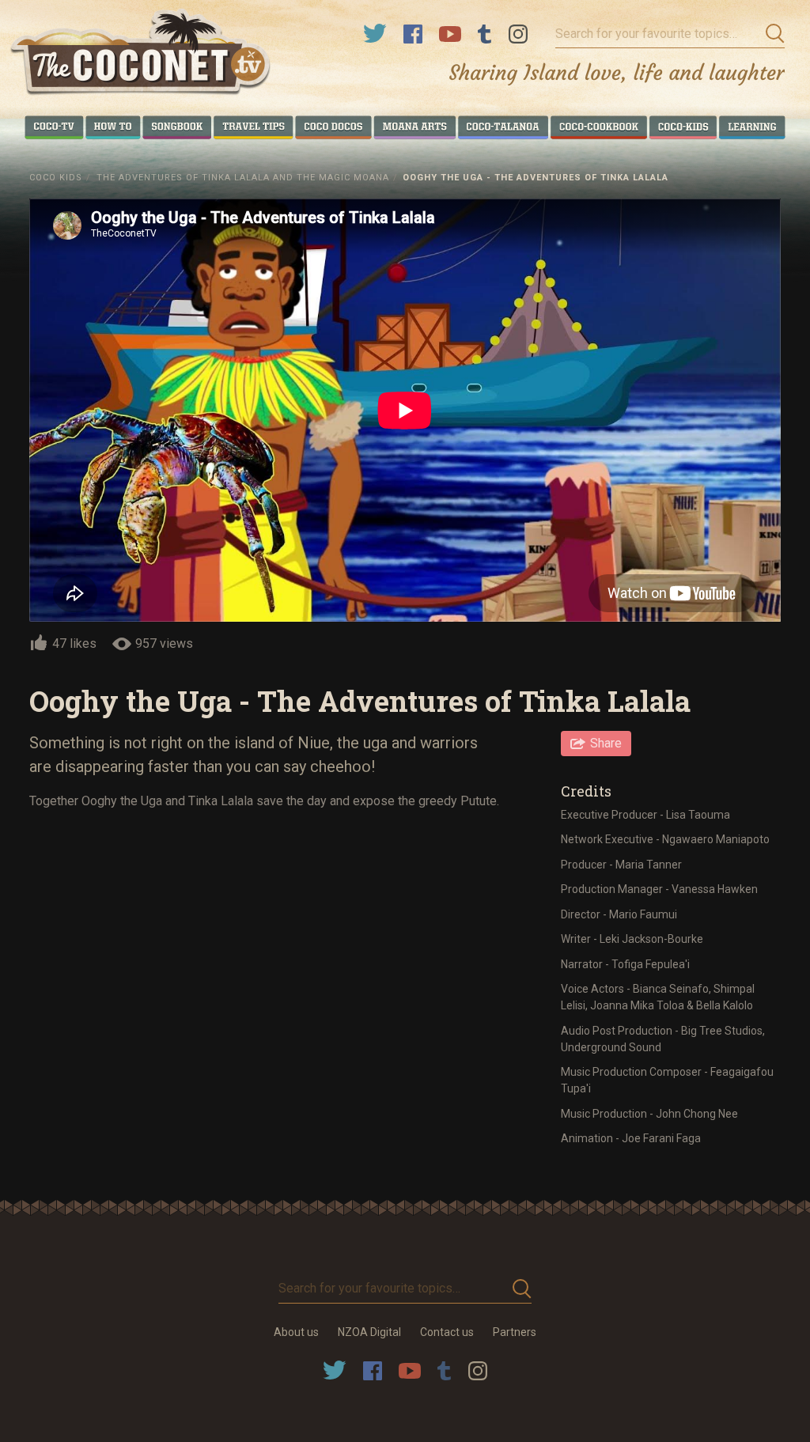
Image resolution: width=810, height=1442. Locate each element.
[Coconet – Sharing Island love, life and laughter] (141, 54)
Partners (514, 1332)
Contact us (447, 1332)
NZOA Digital (369, 1332)
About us (296, 1332)
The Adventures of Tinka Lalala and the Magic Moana (243, 177)
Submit (770, 34)
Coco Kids (55, 177)
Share (606, 743)
